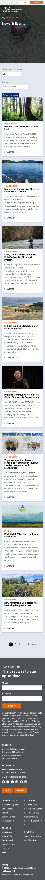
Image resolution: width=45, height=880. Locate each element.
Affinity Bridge (27, 874)
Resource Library (31, 812)
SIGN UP (11, 706)
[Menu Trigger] (41, 10)
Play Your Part (8, 820)
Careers (5, 848)
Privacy (5, 865)
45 (28, 644)
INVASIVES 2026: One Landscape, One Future (22, 535)
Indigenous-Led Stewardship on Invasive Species (21, 327)
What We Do (7, 836)
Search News (11, 95)
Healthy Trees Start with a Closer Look (21, 127)
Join (24, 3)
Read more (9, 152)
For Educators (30, 840)
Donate (36, 3)
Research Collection (33, 820)
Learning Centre (31, 804)
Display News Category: (12, 69)
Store (26, 824)
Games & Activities (32, 836)
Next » (33, 644)
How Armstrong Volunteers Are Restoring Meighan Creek (21, 604)
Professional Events (33, 808)
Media (4, 852)
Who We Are (7, 832)
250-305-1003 (17, 752)
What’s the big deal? (10, 804)
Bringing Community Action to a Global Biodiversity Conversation (22, 396)
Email (5, 683)
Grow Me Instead (9, 816)
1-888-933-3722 (17, 755)
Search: (5, 82)
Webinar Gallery (31, 816)
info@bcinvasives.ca (17, 749)
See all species (8, 808)
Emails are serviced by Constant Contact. (20, 733)
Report (5, 812)
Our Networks (8, 840)
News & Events (13, 17)
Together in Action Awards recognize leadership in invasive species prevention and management (21, 464)
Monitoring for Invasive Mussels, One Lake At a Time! (21, 190)
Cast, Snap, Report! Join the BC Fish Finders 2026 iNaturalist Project (20, 257)
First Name (7, 694)
